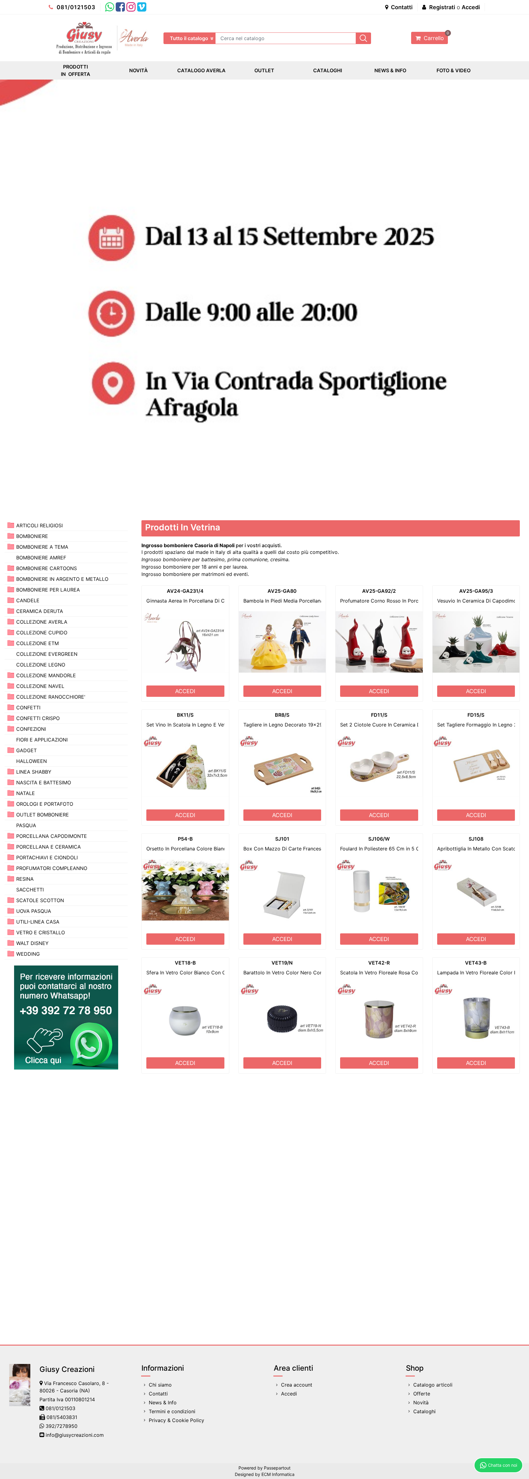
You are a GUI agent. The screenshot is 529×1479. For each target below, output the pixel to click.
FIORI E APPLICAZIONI (42, 740)
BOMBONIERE (32, 536)
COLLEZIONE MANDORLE (46, 675)
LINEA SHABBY (33, 772)
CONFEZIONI (31, 729)
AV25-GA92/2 (379, 591)
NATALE (25, 793)
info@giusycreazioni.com (75, 1435)
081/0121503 (75, 7)
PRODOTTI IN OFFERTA (75, 70)
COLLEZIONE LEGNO (40, 665)
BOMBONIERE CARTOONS (46, 568)
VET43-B (476, 963)
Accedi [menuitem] (289, 1394)
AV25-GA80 (282, 591)
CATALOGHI (327, 70)
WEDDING (28, 954)
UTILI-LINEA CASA (37, 922)
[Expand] (10, 525)
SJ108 (476, 839)
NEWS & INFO (390, 70)
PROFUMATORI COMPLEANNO (51, 868)
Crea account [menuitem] (296, 1385)
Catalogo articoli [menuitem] (432, 1385)
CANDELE (27, 600)
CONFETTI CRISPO (38, 718)
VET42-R (379, 963)
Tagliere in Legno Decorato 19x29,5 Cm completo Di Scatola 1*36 (320, 725)
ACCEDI (185, 691)
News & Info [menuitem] (163, 1402)
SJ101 (282, 839)
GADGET (26, 750)
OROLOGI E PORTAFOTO (44, 804)
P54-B (185, 839)
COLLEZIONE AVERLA (41, 622)
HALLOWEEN (31, 761)
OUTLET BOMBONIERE (42, 815)
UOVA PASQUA (33, 911)
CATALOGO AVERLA (201, 70)
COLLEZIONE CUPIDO (41, 632)
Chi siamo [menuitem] (160, 1385)
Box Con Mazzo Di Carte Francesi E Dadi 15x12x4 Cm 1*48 (313, 849)
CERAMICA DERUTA (39, 611)
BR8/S (282, 715)
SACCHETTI (30, 890)
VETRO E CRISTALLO (40, 932)
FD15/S (475, 715)
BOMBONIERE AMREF (41, 558)
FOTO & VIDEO (454, 70)
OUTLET (264, 70)
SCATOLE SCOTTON (40, 900)
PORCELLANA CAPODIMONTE (51, 836)
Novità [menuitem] (421, 1402)
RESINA (25, 879)
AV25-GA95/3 (476, 591)
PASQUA (26, 825)
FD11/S (379, 715)
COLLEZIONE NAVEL (40, 686)
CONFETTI (28, 707)
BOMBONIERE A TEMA (42, 547)
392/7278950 (61, 1426)
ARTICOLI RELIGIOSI (39, 525)
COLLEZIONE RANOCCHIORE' (50, 697)
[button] (363, 38)
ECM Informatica (278, 1474)
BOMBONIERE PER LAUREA (48, 590)
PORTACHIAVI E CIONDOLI (47, 857)
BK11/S (185, 715)
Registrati (442, 7)
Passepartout (277, 1467)
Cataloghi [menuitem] (424, 1411)
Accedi (471, 7)
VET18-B (185, 963)
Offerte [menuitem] (421, 1394)
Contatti (401, 7)
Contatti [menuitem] (158, 1394)
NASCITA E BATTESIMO (43, 782)
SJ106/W (379, 839)
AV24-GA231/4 (185, 591)
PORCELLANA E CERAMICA (48, 847)
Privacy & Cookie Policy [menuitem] (176, 1420)
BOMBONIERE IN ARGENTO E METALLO (62, 579)
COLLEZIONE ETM (37, 643)
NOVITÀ (138, 70)
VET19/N (282, 963)
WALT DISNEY (32, 943)
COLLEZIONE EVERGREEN (46, 654)
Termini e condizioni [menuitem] (172, 1411)
